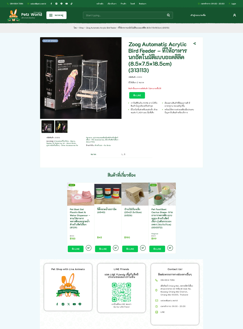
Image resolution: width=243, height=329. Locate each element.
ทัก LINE (137, 95)
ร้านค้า (123, 4)
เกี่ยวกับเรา (112, 4)
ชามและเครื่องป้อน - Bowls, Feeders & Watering (60, 142)
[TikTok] (71, 3)
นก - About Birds (69, 143)
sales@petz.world (38, 4)
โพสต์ (132, 4)
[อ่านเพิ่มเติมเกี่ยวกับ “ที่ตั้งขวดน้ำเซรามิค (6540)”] (116, 248)
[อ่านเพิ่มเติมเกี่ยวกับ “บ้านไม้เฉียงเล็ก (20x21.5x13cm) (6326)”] (143, 248)
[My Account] (234, 15)
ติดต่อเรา (142, 4)
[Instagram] (56, 3)
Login (234, 4)
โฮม (75, 28)
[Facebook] (51, 3)
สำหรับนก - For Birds (103, 145)
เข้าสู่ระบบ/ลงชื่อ (198, 15)
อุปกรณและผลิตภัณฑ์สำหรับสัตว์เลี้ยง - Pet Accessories (102, 138)
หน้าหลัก (100, 4)
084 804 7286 (16, 4)
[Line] (61, 3)
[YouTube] (66, 3)
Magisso (154, 234)
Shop (81, 28)
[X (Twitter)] (68, 304)
